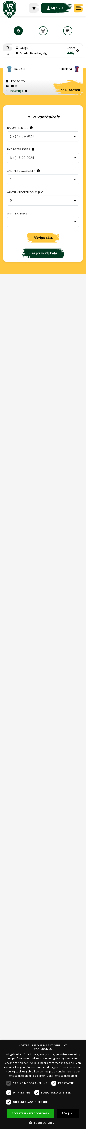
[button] (7, 54)
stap (43, 238)
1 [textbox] (11, 179)
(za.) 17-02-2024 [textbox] (22, 136)
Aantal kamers (17, 213)
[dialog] (43, 1084)
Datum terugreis (19, 149)
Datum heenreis (18, 127)
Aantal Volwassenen (21, 170)
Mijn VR (57, 8)
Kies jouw (42, 253)
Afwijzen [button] (68, 1113)
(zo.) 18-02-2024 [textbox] (22, 157)
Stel (70, 90)
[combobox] (43, 136)
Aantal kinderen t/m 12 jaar (25, 192)
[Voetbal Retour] (9, 8)
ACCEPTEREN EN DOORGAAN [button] (31, 1113)
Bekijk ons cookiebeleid (62, 1075)
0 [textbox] (11, 200)
